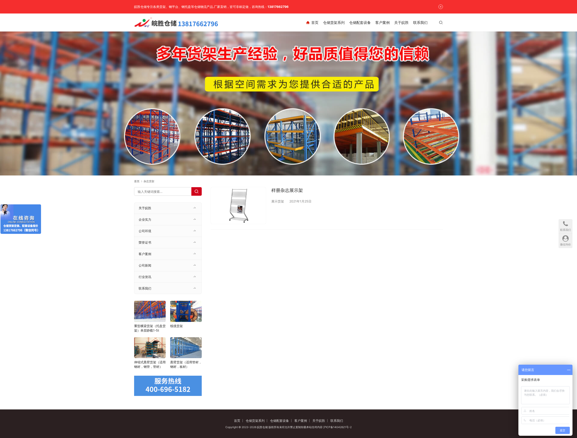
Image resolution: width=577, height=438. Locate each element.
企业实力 (145, 219)
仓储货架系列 (334, 22)
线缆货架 (176, 326)
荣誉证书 (145, 242)
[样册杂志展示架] (238, 205)
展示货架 (277, 201)
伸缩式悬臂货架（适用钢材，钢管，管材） (150, 364)
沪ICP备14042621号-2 (337, 427)
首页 (314, 22)
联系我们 (420, 22)
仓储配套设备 (360, 22)
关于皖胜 (401, 22)
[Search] (196, 191)
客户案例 (382, 22)
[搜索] (441, 22)
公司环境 (145, 231)
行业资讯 (145, 277)
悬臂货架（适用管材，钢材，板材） (186, 364)
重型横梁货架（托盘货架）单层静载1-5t (150, 328)
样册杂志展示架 (287, 190)
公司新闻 (145, 265)
